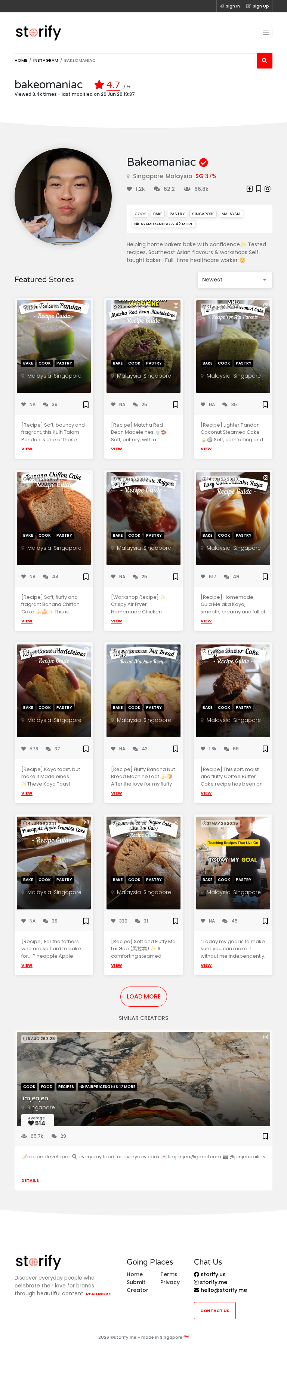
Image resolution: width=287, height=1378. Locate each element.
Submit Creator (137, 1286)
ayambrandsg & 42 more (166, 224)
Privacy (170, 1282)
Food (47, 1086)
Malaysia (179, 176)
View (27, 449)
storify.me (212, 1282)
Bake (157, 214)
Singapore (148, 176)
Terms (169, 1274)
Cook (140, 214)
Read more (98, 1294)
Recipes (66, 1086)
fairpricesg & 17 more (109, 1086)
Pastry (177, 214)
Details (30, 1180)
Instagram (45, 60)
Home (21, 60)
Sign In (233, 6)
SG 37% (205, 176)
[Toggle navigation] (265, 32)
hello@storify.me (223, 1290)
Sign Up (261, 6)
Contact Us (214, 1311)
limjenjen (34, 1098)
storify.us (212, 1274)
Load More (144, 996)
